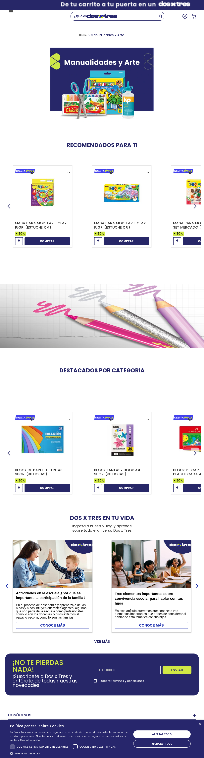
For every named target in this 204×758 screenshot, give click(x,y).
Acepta (122, 680)
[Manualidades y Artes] (102, 88)
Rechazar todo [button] (162, 743)
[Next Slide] (195, 206)
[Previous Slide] (9, 206)
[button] (31, 172)
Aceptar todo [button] (162, 734)
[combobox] (120, 16)
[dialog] (102, 739)
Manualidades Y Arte (107, 35)
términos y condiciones (127, 681)
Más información (30, 740)
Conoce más (52, 625)
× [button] (199, 724)
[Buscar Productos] (161, 16)
